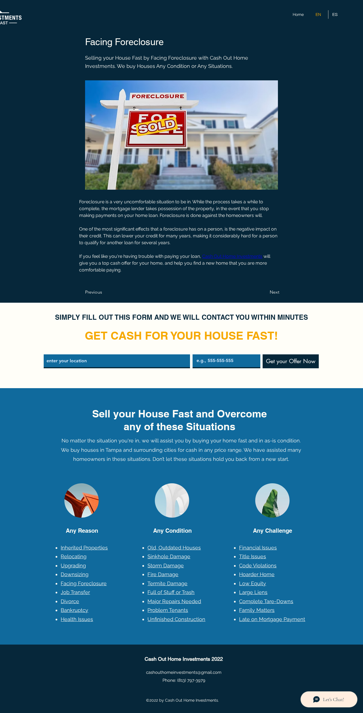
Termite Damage (167, 583)
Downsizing (74, 574)
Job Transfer (75, 592)
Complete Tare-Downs (266, 601)
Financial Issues (258, 548)
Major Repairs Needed (174, 601)
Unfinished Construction (176, 619)
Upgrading (73, 565)
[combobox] (117, 361)
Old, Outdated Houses (174, 548)
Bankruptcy (74, 610)
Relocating (73, 556)
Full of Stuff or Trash (171, 592)
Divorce (70, 601)
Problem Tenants (167, 610)
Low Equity (252, 583)
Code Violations (258, 565)
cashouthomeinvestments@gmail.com (183, 672)
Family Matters (257, 610)
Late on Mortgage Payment (272, 619)
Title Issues (252, 556)
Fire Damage (162, 574)
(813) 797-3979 (191, 680)
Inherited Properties (84, 548)
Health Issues (77, 619)
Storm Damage (165, 565)
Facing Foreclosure (84, 583)
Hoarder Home (257, 574)
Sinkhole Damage (168, 556)
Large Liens (253, 592)
